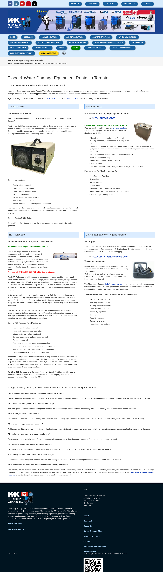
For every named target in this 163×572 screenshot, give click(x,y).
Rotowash (88, 521)
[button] (64, 53)
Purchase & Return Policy (95, 546)
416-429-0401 (49, 99)
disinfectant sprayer (113, 284)
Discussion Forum (91, 536)
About (86, 516)
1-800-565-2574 (71, 99)
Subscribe (88, 526)
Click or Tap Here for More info (110, 257)
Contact (87, 541)
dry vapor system (118, 128)
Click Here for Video (104, 118)
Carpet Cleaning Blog (93, 531)
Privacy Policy (90, 552)
